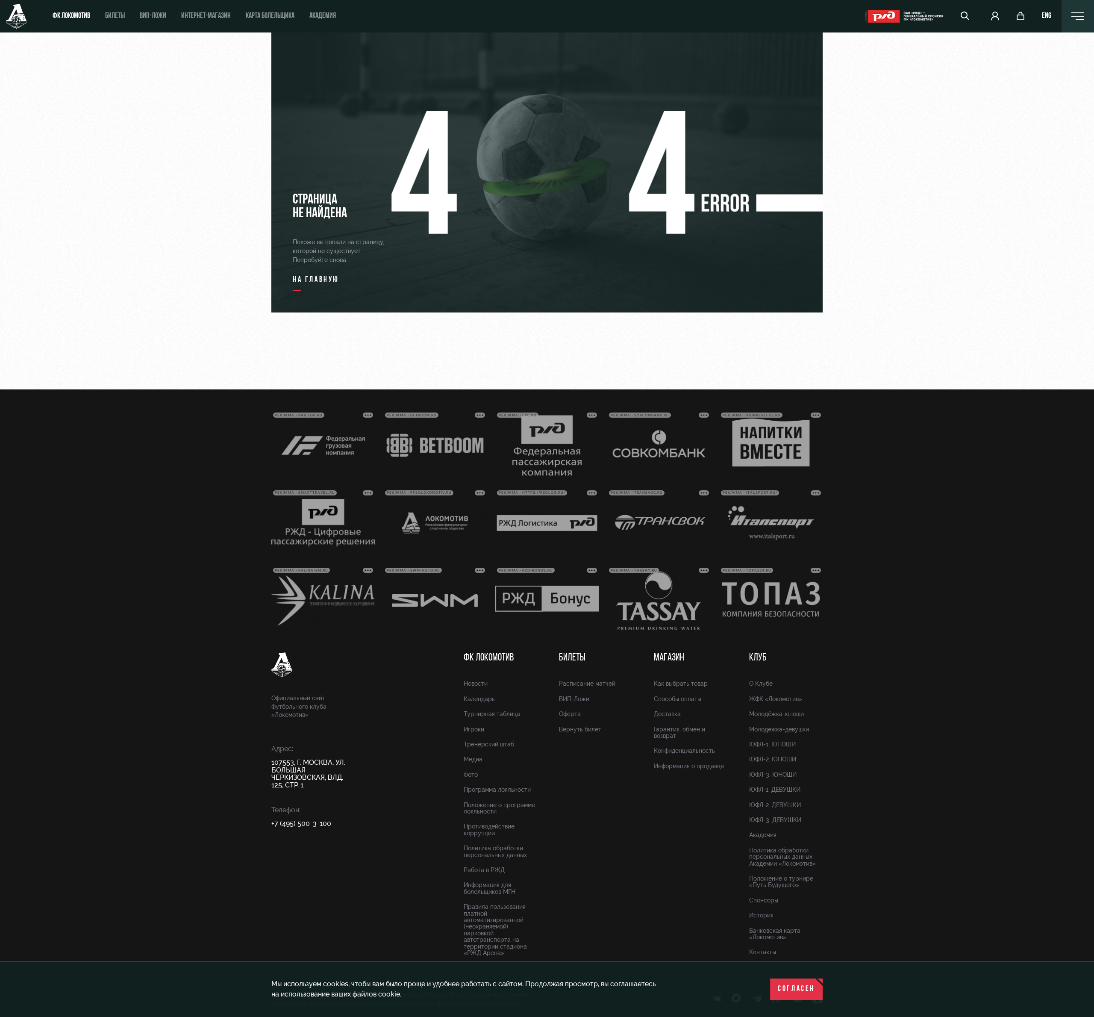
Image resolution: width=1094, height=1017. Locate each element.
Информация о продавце (689, 766)
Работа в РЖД (484, 870)
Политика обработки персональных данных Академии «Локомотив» (782, 857)
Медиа (473, 759)
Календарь (479, 699)
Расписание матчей (587, 683)
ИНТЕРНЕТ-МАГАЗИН (206, 16)
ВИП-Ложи (574, 699)
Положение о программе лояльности (499, 808)
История (761, 915)
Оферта (570, 713)
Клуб (758, 658)
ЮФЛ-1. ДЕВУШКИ (774, 789)
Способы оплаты (677, 699)
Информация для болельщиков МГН (489, 888)
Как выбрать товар (681, 683)
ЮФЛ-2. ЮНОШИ (772, 759)
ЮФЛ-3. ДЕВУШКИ (775, 820)
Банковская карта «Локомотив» (774, 933)
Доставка (667, 713)
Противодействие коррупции (489, 829)
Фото (471, 774)
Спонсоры (763, 900)
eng (1046, 16)
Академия (322, 16)
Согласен (796, 989)
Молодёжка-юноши (776, 713)
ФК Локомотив (71, 16)
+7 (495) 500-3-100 (301, 823)
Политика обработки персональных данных (495, 851)
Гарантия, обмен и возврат (679, 732)
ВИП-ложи (153, 16)
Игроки (474, 729)
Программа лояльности (497, 789)
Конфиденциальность (684, 750)
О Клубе (761, 683)
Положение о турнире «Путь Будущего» (781, 881)
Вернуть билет (580, 729)
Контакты (762, 952)
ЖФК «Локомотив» (775, 699)
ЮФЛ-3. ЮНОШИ (773, 774)
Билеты (115, 16)
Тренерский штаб (489, 744)
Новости (476, 683)
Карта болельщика (270, 16)
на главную (316, 280)
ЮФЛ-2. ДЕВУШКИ (775, 805)
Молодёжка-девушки (779, 729)
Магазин (669, 658)
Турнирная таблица (492, 713)
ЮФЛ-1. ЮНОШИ (772, 744)
